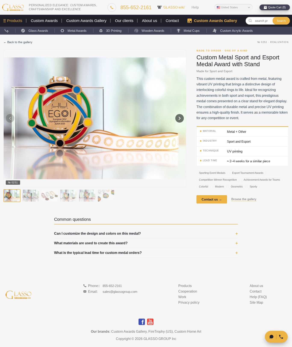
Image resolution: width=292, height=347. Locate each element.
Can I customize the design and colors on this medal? (97, 233)
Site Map (256, 302)
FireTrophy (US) (160, 331)
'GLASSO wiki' (174, 7)
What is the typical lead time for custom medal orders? (98, 253)
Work (182, 297)
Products (14, 21)
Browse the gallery (243, 199)
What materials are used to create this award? (91, 243)
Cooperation (187, 291)
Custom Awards (44, 21)
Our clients (124, 21)
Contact (172, 21)
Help (195, 7)
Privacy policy (188, 302)
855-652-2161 (112, 285)
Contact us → (212, 199)
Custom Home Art (187, 331)
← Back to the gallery (17, 42)
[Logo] (13, 7)
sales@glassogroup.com (120, 291)
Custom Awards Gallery (86, 21)
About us (149, 21)
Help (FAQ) (258, 297)
